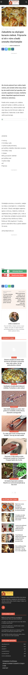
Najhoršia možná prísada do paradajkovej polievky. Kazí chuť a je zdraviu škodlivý (20, 507)
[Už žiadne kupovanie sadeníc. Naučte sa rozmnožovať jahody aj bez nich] (14, 471)
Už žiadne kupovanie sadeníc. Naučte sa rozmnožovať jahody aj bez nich (14, 482)
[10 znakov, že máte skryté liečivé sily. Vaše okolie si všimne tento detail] (8, 517)
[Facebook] (3, 607)
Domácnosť (14, 454)
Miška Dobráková (15, 45)
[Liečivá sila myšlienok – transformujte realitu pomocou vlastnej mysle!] (8, 527)
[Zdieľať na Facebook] (3, 49)
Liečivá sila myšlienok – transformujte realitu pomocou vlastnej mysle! (13, 626)
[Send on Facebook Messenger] (6, 49)
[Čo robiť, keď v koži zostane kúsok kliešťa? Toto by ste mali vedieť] (14, 423)
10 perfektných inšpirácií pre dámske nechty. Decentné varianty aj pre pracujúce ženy (20, 538)
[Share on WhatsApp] (9, 49)
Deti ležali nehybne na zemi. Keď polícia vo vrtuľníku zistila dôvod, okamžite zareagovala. (14, 410)
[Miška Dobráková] (14, 317)
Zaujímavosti (14, 406)
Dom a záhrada (14, 431)
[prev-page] (12, 493)
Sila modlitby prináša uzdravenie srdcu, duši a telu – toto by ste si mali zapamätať (13, 634)
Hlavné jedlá (12, 29)
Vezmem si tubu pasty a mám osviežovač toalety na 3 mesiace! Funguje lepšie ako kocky (14, 458)
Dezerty (14, 384)
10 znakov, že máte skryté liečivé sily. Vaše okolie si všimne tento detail (14, 622)
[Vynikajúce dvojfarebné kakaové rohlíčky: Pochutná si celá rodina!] (14, 376)
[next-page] (15, 493)
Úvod (3, 29)
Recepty (7, 29)
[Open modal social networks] (12, 49)
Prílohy (14, 357)
